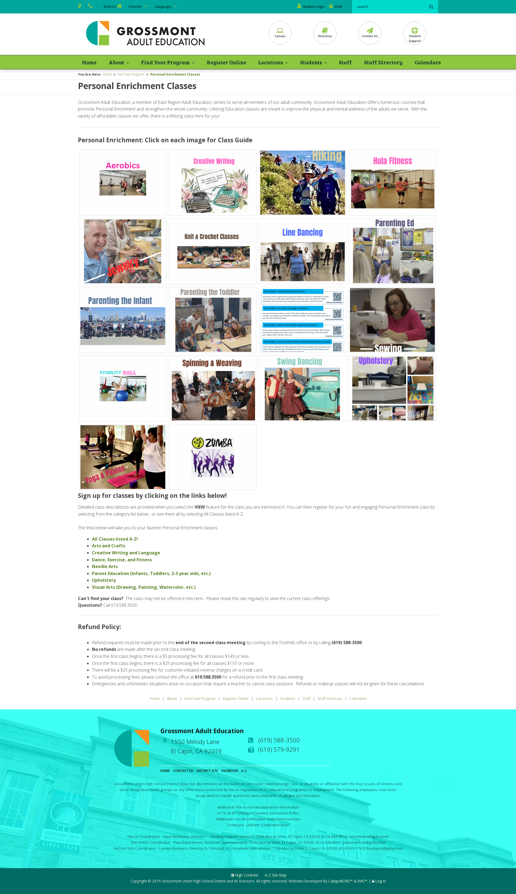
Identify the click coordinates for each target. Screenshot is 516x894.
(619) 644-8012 (334, 836)
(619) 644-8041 (328, 842)
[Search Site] (390, 6)
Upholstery (104, 580)
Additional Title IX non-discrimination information (258, 807)
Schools (135, 6)
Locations (270, 62)
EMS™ (362, 881)
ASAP (339, 6)
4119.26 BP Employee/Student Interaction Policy (258, 812)
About (116, 62)
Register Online (226, 62)
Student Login (313, 6)
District (110, 6)
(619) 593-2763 (351, 848)
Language (163, 6)
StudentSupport (415, 38)
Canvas (280, 36)
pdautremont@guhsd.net (364, 842)
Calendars (428, 62)
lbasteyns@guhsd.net (384, 848)
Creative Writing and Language (126, 553)
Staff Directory (383, 62)
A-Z (244, 770)
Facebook (229, 770)
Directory (325, 36)
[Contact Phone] (90, 6)
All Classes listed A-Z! (115, 539)
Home (89, 62)
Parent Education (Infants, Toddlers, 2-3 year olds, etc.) (151, 573)
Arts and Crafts (108, 546)
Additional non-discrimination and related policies (258, 818)
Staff (345, 62)
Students (311, 62)
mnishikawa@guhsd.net (369, 836)
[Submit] (431, 6)
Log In (380, 881)
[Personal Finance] (302, 320)
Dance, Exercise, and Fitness (122, 560)
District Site (207, 770)
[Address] (80, 6)
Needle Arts (105, 566)
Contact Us (370, 36)
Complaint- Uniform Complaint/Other (258, 824)
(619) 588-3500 (279, 740)
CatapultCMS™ (340, 881)
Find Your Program (165, 62)
